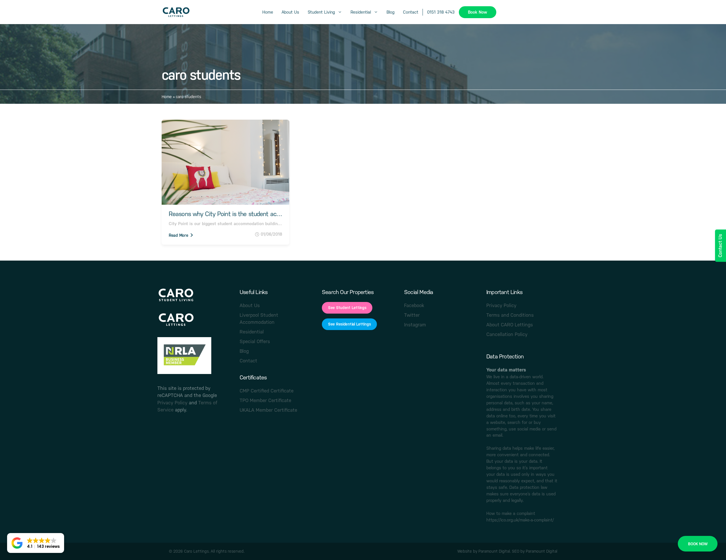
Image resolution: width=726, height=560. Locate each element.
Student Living (321, 12)
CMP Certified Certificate (267, 391)
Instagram (415, 324)
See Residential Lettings (349, 324)
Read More (178, 235)
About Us (290, 12)
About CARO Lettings (509, 324)
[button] (35, 543)
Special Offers (255, 341)
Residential (361, 12)
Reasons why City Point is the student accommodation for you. (225, 213)
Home (267, 12)
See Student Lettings (347, 307)
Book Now (477, 12)
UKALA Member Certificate (268, 410)
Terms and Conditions (510, 315)
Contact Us (720, 245)
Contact (410, 12)
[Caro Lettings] (176, 12)
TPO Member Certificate (265, 400)
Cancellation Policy (506, 334)
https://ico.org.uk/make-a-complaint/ (520, 520)
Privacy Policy (172, 402)
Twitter (412, 315)
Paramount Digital (494, 551)
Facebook (414, 305)
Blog (390, 12)
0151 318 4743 (441, 12)
